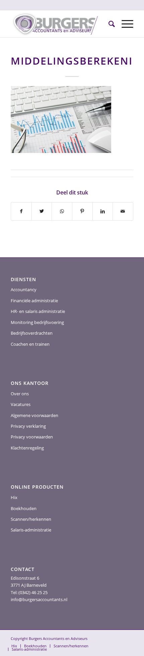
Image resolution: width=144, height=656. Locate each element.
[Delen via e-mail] (123, 211)
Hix (14, 497)
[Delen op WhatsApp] (62, 211)
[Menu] (124, 23)
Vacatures (20, 404)
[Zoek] (108, 23)
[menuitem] (108, 23)
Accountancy (24, 289)
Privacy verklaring (28, 426)
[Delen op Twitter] (42, 211)
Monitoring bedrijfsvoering (37, 322)
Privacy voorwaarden (32, 437)
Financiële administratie (34, 301)
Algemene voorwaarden (34, 415)
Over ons (20, 394)
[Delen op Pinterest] (82, 211)
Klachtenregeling (27, 448)
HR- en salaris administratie (38, 311)
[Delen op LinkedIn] (103, 211)
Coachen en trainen (30, 344)
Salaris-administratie (31, 530)
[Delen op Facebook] (21, 211)
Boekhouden (24, 508)
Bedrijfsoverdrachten (32, 333)
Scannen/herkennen (31, 519)
